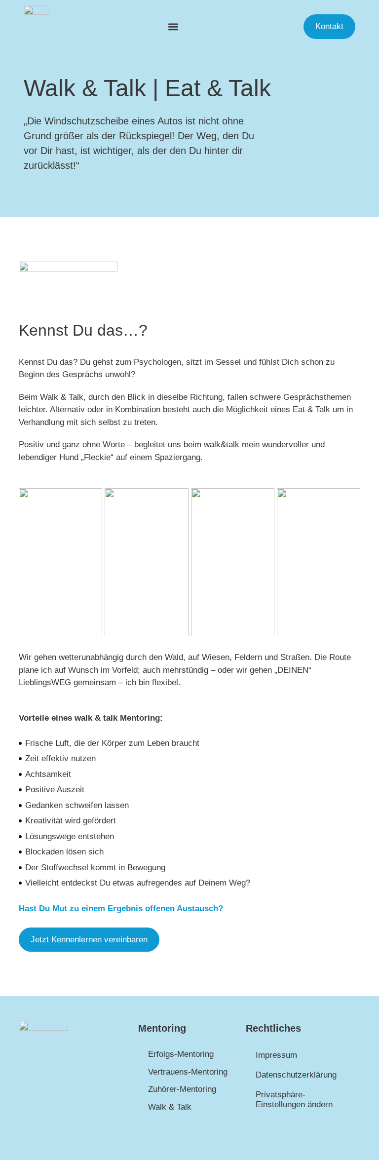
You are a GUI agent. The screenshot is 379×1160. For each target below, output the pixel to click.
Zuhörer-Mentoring (182, 1089)
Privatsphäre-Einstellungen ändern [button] (294, 1099)
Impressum (276, 1055)
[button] (173, 27)
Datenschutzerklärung (296, 1075)
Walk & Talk (169, 1107)
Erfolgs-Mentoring (181, 1054)
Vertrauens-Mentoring (187, 1072)
